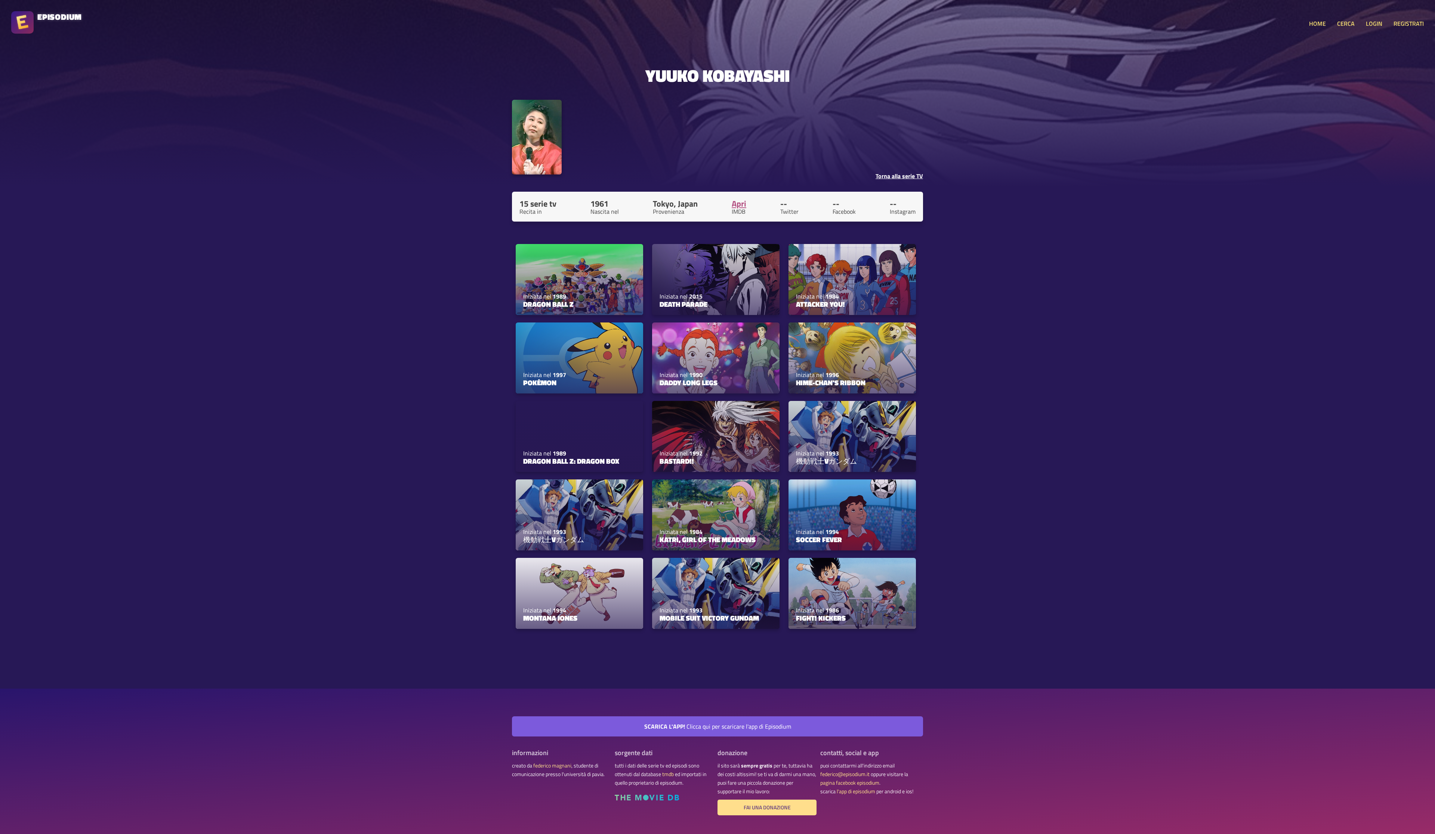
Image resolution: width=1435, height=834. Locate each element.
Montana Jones (550, 618)
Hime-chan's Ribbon (830, 382)
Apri (739, 203)
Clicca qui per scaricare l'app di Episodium (717, 726)
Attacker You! (820, 304)
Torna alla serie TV (899, 176)
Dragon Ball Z (548, 304)
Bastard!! (677, 461)
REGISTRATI (1409, 23)
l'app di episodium (856, 791)
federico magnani (552, 766)
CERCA (1346, 23)
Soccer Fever (819, 539)
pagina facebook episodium (849, 783)
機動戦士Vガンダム (826, 461)
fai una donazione (767, 807)
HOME (1317, 23)
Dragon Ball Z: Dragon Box (571, 461)
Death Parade (683, 304)
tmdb (668, 774)
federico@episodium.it (845, 774)
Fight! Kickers (821, 618)
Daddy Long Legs (689, 382)
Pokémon (539, 382)
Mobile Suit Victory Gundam (709, 618)
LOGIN (1374, 23)
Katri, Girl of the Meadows (708, 539)
